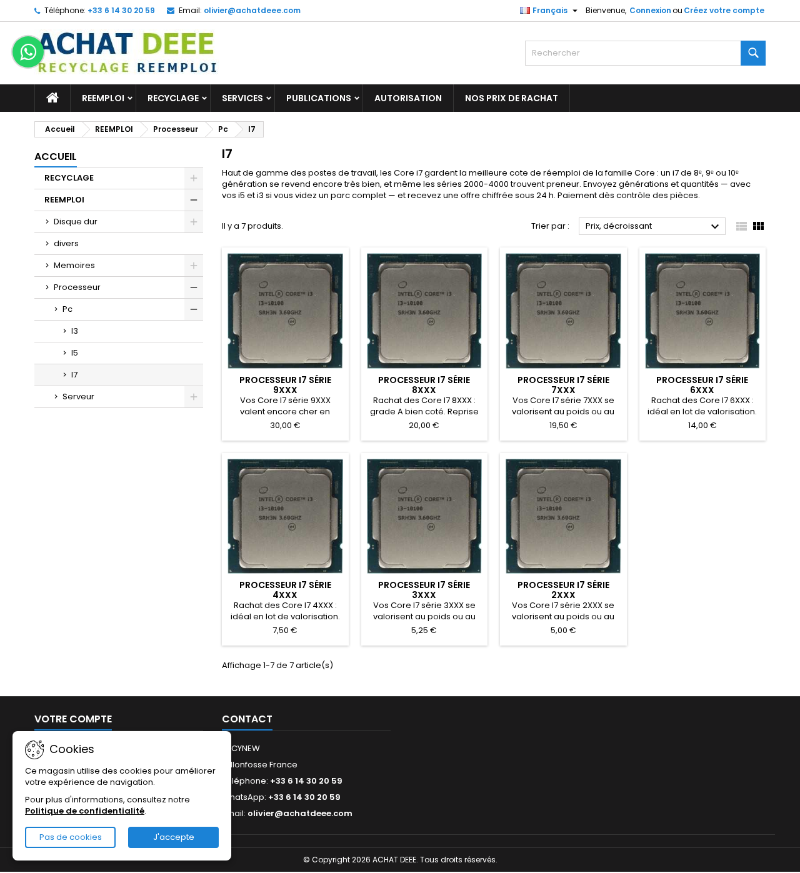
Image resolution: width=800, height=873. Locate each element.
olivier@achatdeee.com (252, 10)
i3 (260, 195)
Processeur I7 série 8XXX (424, 385)
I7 (74, 375)
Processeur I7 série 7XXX (563, 385)
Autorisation (408, 98)
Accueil (55, 156)
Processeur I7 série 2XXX (563, 590)
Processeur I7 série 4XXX (285, 590)
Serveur (78, 396)
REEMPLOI (103, 98)
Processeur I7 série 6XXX (702, 385)
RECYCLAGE (173, 98)
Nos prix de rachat (511, 98)
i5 (241, 195)
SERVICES (242, 98)
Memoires (74, 265)
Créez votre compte (724, 10)
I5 (74, 353)
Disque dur (76, 221)
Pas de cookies (70, 837)
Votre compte (73, 719)
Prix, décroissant (654, 226)
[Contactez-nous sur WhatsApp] (28, 51)
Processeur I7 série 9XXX (285, 385)
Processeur (77, 287)
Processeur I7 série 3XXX (424, 590)
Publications (318, 98)
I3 (74, 331)
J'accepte (173, 837)
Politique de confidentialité (84, 811)
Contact (247, 719)
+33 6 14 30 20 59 (121, 10)
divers (66, 243)
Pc (67, 309)
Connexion (650, 10)
